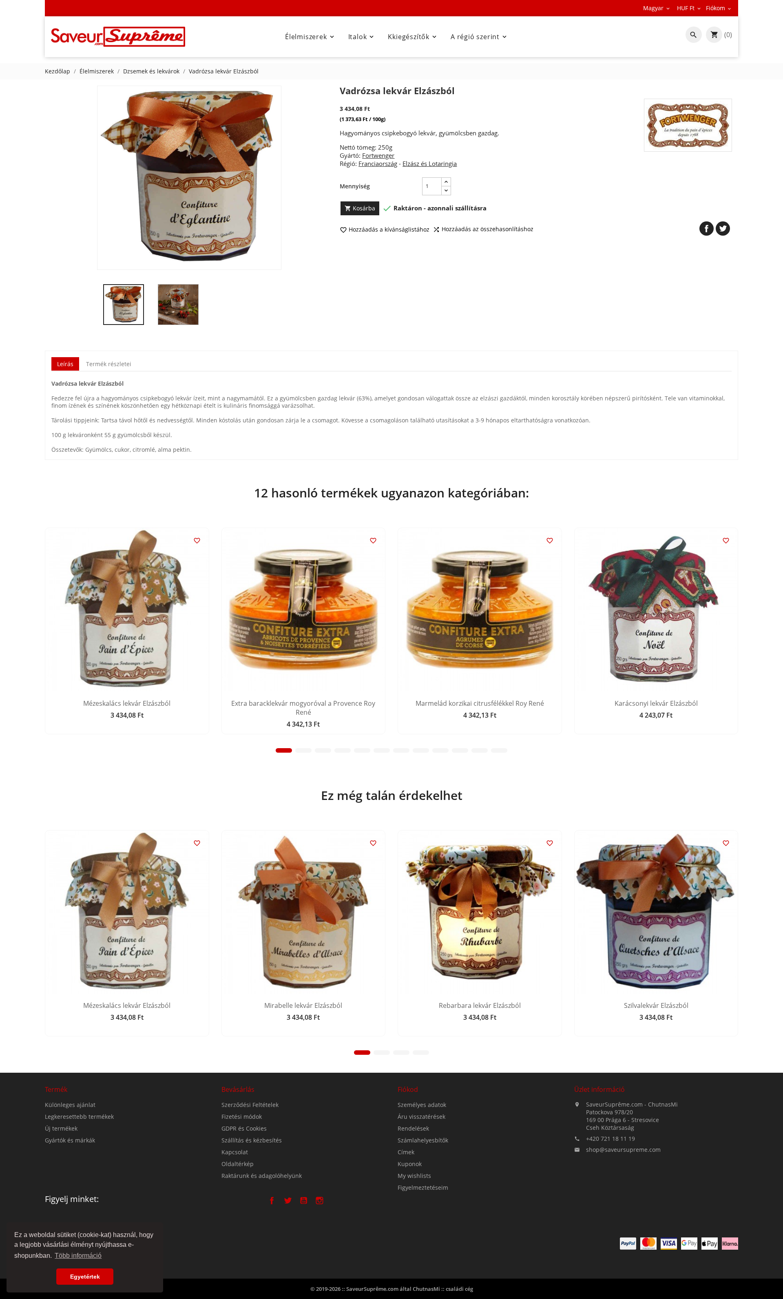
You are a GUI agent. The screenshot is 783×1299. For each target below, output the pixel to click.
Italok (362, 36)
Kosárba (360, 208)
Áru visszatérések (421, 1116)
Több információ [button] (78, 1255)
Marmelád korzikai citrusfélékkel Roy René (480, 703)
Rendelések (413, 1128)
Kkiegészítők (413, 36)
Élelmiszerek (310, 36)
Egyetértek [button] (85, 1276)
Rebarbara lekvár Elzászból (480, 1005)
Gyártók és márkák (70, 1140)
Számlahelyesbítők (423, 1140)
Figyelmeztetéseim (423, 1187)
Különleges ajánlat (70, 1105)
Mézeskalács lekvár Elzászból (126, 703)
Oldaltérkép (237, 1164)
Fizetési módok (241, 1116)
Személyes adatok (422, 1105)
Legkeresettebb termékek (79, 1116)
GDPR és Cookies (244, 1128)
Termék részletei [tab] (108, 364)
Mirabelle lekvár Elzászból (303, 1005)
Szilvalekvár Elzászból (656, 1005)
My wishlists (414, 1176)
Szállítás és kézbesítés (251, 1140)
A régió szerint (479, 36)
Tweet (723, 228)
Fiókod (408, 1089)
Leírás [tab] (65, 364)
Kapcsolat (234, 1152)
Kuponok (410, 1164)
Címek (406, 1152)
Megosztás (706, 228)
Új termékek (61, 1128)
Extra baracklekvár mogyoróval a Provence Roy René (303, 708)
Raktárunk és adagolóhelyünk (261, 1176)
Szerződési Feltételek (250, 1105)
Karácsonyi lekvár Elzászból (656, 703)
